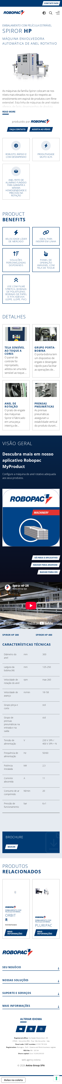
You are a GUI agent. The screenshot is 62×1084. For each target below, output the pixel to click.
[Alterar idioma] (44, 13)
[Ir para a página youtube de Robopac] (21, 1029)
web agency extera (31, 1059)
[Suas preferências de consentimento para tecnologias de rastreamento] (56, 1078)
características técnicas (26, 644)
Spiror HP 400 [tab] (44, 635)
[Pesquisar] (50, 13)
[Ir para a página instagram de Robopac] (41, 1029)
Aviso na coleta (13, 1080)
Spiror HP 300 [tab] (10, 635)
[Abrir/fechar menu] (58, 12)
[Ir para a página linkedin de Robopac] (31, 1029)
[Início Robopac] (13, 12)
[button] (17, 129)
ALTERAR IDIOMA (31, 1019)
